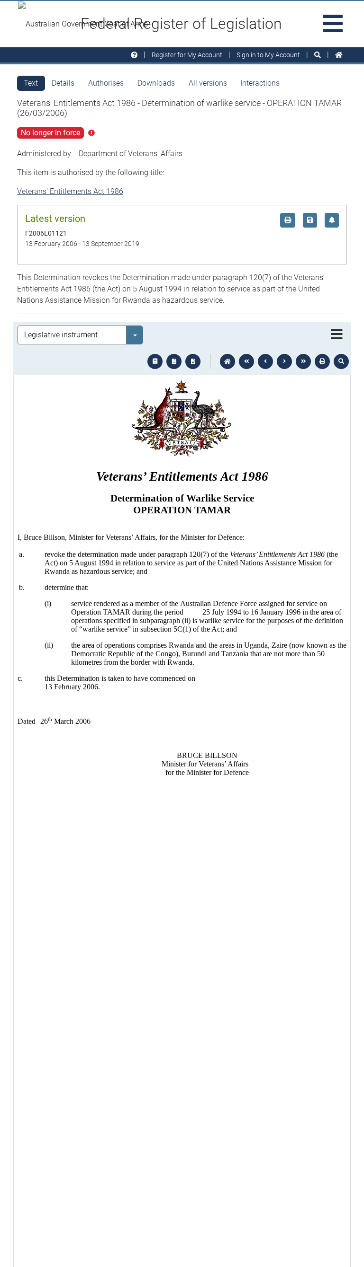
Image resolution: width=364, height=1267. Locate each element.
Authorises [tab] (106, 83)
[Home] (339, 55)
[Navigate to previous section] (265, 361)
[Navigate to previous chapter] (246, 361)
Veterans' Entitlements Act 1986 (70, 191)
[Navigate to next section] (284, 361)
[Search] (317, 55)
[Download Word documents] (192, 361)
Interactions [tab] (260, 83)
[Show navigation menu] (337, 335)
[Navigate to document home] (227, 361)
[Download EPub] (155, 361)
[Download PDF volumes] (174, 361)
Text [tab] (31, 83)
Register (187, 55)
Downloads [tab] (156, 83)
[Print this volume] (322, 361)
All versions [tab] (208, 83)
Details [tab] (63, 83)
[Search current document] (341, 361)
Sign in (268, 55)
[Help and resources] (134, 55)
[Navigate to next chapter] (303, 361)
